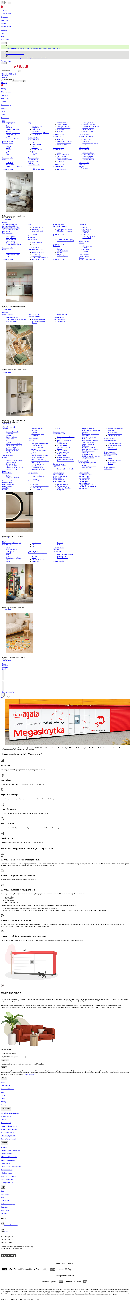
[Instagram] (5, 1257)
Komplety (86, 251)
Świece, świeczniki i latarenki (40, 461)
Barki (7, 154)
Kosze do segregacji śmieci (40, 257)
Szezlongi (9, 136)
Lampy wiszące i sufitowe (65, 554)
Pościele (8, 435)
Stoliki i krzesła (36, 543)
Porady (3, 33)
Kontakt (3, 1119)
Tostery (59, 254)
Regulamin (4, 1147)
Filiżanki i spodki (62, 445)
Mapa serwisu (5, 1210)
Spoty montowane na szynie (40, 486)
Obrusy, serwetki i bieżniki (14, 444)
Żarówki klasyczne (62, 484)
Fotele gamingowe (62, 158)
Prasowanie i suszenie (114, 435)
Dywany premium (11, 469)
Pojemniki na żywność (89, 447)
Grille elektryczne (62, 256)
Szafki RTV (9, 163)
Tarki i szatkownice (88, 442)
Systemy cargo (36, 254)
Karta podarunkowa (7, 1179)
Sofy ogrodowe (61, 169)
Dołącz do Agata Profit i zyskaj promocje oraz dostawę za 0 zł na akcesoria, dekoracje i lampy (27, 58)
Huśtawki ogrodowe (89, 124)
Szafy (8, 554)
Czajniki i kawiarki (88, 444)
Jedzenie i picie (36, 561)
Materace (60, 139)
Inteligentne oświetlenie (64, 488)
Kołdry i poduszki (11, 437)
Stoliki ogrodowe (88, 129)
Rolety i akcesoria (11, 447)
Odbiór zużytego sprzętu (8, 1136)
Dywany (34, 556)
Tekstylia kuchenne (12, 451)
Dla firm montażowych (8, 1204)
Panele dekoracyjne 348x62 (65, 241)
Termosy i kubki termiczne (65, 459)
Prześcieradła (10, 439)
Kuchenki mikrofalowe (89, 236)
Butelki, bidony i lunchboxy (90, 449)
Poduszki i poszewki (38, 559)
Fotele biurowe (61, 156)
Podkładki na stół (62, 454)
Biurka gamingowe (63, 154)
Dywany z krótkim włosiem (14, 460)
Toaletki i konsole (37, 149)
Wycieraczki (35, 435)
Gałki (7, 256)
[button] (4, 1079)
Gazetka (3, 23)
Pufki (58, 428)
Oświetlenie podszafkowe (65, 229)
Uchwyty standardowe (13, 253)
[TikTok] (14, 1257)
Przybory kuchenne (88, 428)
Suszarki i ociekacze (88, 451)
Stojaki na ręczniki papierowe (91, 456)
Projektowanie (5, 39)
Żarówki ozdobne (62, 486)
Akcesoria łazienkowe (38, 319)
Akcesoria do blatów (38, 231)
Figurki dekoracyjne (38, 457)
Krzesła (34, 143)
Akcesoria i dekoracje (8, 427)
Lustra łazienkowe (88, 158)
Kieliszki (59, 449)
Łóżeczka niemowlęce (63, 128)
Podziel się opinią (6, 1123)
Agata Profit (4, 20)
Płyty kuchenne (87, 229)
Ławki (33, 154)
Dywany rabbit (10, 464)
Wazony (34, 454)
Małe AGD (85, 446)
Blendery (60, 252)
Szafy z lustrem (36, 129)
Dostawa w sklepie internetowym (11, 1150)
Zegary (34, 449)
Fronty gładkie (10, 236)
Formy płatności (5, 1163)
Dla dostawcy (5, 1200)
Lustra (84, 144)
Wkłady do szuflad (88, 454)
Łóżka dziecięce (62, 124)
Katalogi (3, 36)
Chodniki (34, 432)
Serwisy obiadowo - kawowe (66, 437)
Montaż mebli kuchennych (9, 1129)
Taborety (34, 153)
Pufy (33, 546)
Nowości (5, 667)
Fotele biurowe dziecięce (64, 159)
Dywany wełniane (37, 428)
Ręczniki (34, 323)
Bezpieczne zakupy (6, 1170)
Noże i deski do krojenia (89, 439)
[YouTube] (11, 1257)
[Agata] (65, 67)
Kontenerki (60, 161)
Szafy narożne (36, 131)
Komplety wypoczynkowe (14, 138)
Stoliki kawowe (36, 144)
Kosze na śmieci (112, 432)
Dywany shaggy (11, 462)
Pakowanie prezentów (38, 469)
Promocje (3, 1102)
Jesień (4, 669)
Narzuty (8, 442)
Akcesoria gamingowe (114, 460)
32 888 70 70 (8, 1231)
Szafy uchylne (36, 127)
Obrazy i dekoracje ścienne (40, 443)
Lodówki (85, 233)
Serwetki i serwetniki (63, 457)
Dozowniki (86, 249)
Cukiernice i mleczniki (63, 447)
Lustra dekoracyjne (37, 447)
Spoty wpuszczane (37, 489)
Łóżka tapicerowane (38, 169)
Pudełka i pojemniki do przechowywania (89, 466)
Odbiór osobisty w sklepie (9, 1157)
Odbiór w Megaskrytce (8, 1160)
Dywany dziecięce (11, 466)
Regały (8, 148)
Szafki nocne (61, 129)
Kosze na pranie (62, 314)
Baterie (85, 248)
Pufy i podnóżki (11, 134)
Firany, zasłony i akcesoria (14, 445)
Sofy (7, 126)
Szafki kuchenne (37, 242)
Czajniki (59, 249)
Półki (7, 153)
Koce (7, 440)
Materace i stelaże (11, 549)
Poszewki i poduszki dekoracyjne (12, 432)
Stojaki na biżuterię (37, 466)
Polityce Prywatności (29, 1074)
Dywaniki (34, 430)
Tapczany (60, 131)
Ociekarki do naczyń (38, 259)
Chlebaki (85, 452)
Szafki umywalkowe (89, 154)
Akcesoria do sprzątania (115, 434)
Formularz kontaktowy (11, 1225)
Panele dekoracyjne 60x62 (65, 239)
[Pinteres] (8, 1257)
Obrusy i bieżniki (62, 455)
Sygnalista (4, 1213)
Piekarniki (86, 231)
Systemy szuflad (36, 256)
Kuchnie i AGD (7, 222)
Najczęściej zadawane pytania (10, 1113)
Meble (4, 121)
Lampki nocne (61, 556)
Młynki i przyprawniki (89, 437)
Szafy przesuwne (37, 126)
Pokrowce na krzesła (12, 449)
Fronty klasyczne (11, 238)
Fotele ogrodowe (88, 123)
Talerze (59, 438)
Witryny (8, 149)
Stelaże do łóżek (62, 144)
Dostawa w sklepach (7, 1153)
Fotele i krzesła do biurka (13, 558)
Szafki (8, 151)
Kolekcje (5, 665)
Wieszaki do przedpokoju (90, 143)
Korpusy (34, 244)
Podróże (59, 544)
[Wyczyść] (19, 71)
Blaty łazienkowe (88, 156)
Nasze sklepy (5, 1194)
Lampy (4, 471)
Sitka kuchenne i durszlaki (90, 440)
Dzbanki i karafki (62, 450)
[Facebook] (2, 1257)
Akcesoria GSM (112, 462)
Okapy (85, 227)
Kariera (3, 1197)
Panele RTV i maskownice (14, 166)
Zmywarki (86, 234)
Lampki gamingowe (38, 476)
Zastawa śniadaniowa (63, 452)
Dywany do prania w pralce (14, 467)
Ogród (4, 664)
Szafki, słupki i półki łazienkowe (16, 319)
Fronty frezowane (11, 239)
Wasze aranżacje (6, 26)
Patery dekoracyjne (37, 459)
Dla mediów (4, 1207)
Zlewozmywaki (87, 246)
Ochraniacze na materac (64, 143)
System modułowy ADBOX (40, 133)
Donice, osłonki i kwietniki (40, 455)
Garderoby (86, 141)
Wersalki (8, 131)
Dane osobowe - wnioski (8, 1139)
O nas (2, 1191)
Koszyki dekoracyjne (38, 464)
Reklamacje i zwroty (7, 1116)
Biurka (59, 153)
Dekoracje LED (36, 462)
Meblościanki (10, 164)
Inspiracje (4, 30)
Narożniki (9, 127)
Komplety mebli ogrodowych (91, 126)
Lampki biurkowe (62, 558)
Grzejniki (110, 464)
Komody (8, 146)
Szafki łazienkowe (88, 153)
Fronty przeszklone (12, 243)
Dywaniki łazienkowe (38, 321)
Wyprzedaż (4, 17)
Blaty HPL (35, 229)
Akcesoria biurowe (37, 467)
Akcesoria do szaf (37, 134)
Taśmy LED (60, 489)
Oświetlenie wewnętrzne (64, 231)
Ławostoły (35, 148)
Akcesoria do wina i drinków (65, 461)
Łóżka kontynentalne (63, 126)
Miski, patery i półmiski (64, 440)
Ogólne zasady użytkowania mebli (11, 1166)
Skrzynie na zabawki (38, 548)
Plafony (8, 476)
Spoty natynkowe (37, 487)
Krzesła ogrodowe (88, 128)
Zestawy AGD (87, 238)
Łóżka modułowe (62, 123)
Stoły (33, 146)
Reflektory (35, 484)
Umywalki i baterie (88, 159)
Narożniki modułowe (12, 129)
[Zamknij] (3, 2)
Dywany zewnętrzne (38, 434)
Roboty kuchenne (62, 251)
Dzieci (4, 541)
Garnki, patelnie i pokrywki (65, 469)
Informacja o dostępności (8, 1176)
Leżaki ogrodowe (88, 131)
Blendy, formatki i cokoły (13, 244)
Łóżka (33, 168)
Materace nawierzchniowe (65, 141)
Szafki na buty (87, 139)
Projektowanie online (7, 1132)
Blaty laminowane (37, 227)
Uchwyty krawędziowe (13, 254)
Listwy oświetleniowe (12, 478)
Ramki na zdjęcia (37, 445)
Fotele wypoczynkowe (13, 133)
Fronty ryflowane (11, 241)
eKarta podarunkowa (7, 1183)
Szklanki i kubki (62, 443)
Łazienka (5, 313)
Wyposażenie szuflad (38, 252)
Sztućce (59, 442)
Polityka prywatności (7, 1173)
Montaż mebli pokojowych (9, 1126)
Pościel (34, 558)
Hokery (34, 151)
